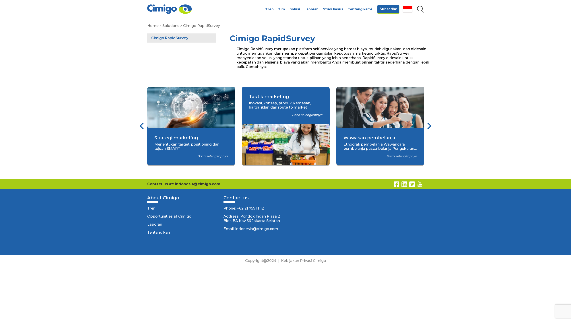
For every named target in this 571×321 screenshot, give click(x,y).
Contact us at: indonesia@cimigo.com (183, 184)
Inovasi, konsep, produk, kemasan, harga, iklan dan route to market (280, 105)
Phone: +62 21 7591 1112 (243, 208)
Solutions (170, 26)
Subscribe (388, 9)
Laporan (311, 9)
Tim (281, 9)
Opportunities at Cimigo (169, 216)
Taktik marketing (269, 96)
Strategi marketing (176, 137)
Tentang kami (360, 9)
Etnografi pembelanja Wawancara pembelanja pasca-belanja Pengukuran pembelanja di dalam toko (378, 148)
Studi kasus (333, 9)
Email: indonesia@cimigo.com (250, 229)
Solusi (295, 9)
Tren (269, 9)
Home (153, 26)
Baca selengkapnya (213, 156)
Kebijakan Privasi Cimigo (303, 261)
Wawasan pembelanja (369, 137)
